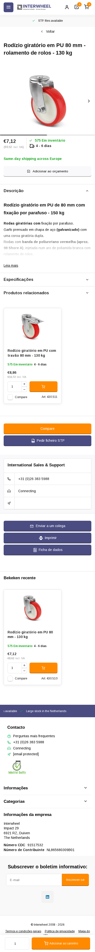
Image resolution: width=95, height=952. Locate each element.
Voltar (50, 31)
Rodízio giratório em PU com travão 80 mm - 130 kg (32, 353)
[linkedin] (47, 897)
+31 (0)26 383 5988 (33, 479)
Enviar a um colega (50, 526)
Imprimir (51, 538)
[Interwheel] (34, 7)
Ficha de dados (51, 550)
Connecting (27, 491)
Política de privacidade (60, 931)
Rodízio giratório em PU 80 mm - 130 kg (30, 634)
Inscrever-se (75, 880)
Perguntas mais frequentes (34, 736)
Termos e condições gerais (23, 931)
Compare (21, 397)
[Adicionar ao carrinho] (43, 386)
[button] (89, 101)
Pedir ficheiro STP (51, 440)
